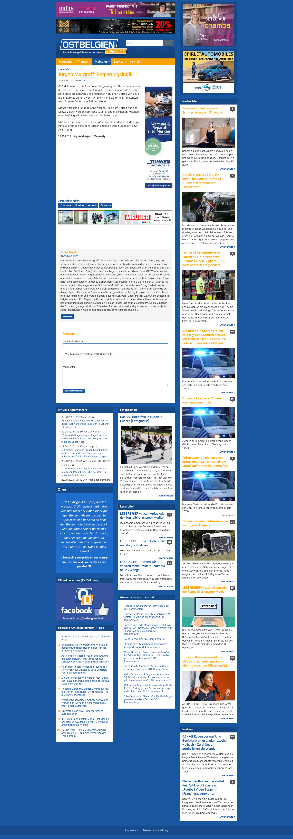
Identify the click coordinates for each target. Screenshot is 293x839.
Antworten (67, 317)
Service (118, 61)
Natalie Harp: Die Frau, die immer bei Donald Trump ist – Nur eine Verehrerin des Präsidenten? (84, 732)
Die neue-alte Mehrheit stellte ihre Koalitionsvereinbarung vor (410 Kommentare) (146, 667)
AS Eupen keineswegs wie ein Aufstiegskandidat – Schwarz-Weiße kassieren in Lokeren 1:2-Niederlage (85, 423)
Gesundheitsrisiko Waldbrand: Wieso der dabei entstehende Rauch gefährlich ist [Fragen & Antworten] (84, 647)
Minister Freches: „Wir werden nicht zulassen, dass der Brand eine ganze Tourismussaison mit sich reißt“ (85, 680)
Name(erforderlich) (73, 341)
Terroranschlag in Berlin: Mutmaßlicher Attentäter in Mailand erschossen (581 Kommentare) (147, 617)
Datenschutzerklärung (155, 830)
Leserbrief (64, 69)
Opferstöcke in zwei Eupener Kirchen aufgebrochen (82, 712)
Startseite (65, 61)
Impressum (131, 830)
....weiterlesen (165, 495)
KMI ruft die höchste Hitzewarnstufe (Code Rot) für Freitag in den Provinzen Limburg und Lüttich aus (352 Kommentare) (147, 688)
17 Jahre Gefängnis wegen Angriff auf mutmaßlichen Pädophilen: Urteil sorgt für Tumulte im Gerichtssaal (84, 438)
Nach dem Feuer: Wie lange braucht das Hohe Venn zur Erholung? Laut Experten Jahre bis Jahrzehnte (84, 669)
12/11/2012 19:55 (70, 256)
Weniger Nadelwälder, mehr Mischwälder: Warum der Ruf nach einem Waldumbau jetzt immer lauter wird (85, 702)
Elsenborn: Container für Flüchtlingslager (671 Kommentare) (146, 607)
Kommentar (69, 366)
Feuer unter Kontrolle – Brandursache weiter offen (85, 638)
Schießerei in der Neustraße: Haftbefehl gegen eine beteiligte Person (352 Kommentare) (148, 699)
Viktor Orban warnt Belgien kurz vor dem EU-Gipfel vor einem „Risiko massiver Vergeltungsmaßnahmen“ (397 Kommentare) (147, 677)
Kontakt (135, 61)
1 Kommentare (78, 81)
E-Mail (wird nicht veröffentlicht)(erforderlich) (87, 354)
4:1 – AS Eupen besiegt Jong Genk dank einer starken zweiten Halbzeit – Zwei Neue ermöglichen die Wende (85, 721)
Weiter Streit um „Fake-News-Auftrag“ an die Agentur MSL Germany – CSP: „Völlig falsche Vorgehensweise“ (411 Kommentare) (146, 656)
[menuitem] (65, 61)
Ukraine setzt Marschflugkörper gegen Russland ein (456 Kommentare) (145, 645)
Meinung (101, 61)
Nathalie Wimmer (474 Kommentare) (144, 638)
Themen (82, 61)
